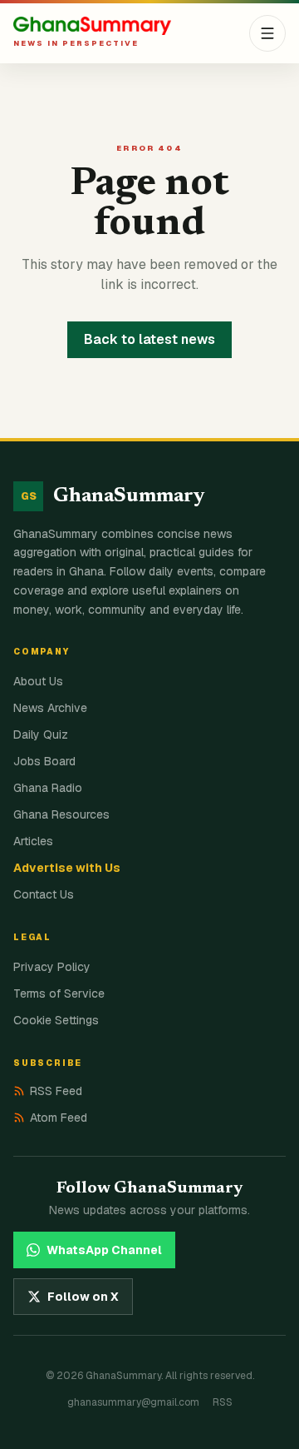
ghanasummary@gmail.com (133, 1402)
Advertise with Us (66, 867)
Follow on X (83, 1296)
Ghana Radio (47, 787)
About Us (38, 681)
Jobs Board (44, 761)
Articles (33, 841)
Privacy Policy (52, 966)
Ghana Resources (61, 814)
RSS (223, 1402)
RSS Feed (56, 1090)
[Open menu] (267, 33)
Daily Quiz (40, 734)
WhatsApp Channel (104, 1249)
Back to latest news (149, 339)
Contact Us (43, 894)
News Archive (50, 707)
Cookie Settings (56, 1020)
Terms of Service (59, 993)
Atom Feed (58, 1117)
